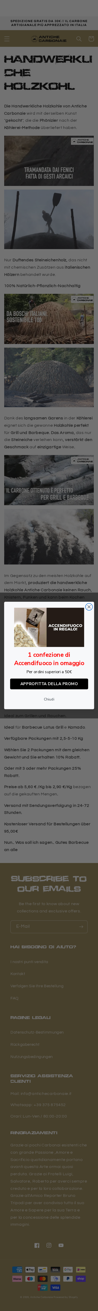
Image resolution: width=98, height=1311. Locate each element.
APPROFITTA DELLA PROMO (49, 684)
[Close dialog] (89, 607)
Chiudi (49, 699)
